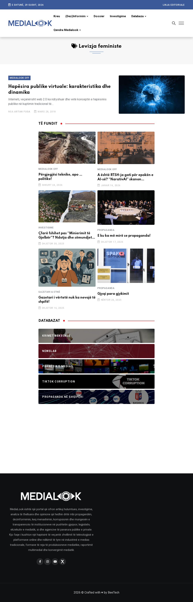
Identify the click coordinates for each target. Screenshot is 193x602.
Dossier (99, 16)
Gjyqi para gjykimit (113, 294)
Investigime (118, 16)
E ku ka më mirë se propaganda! (124, 235)
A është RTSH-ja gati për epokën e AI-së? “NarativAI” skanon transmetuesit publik (125, 177)
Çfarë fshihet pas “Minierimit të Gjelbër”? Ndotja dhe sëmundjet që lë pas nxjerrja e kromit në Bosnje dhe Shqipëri (65, 236)
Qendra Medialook (66, 30)
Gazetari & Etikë (49, 292)
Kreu (57, 16)
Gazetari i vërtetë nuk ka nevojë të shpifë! (67, 299)
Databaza (137, 16)
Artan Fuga (22, 111)
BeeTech (113, 592)
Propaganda (106, 230)
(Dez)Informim (75, 16)
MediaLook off (19, 78)
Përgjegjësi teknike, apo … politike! (60, 176)
